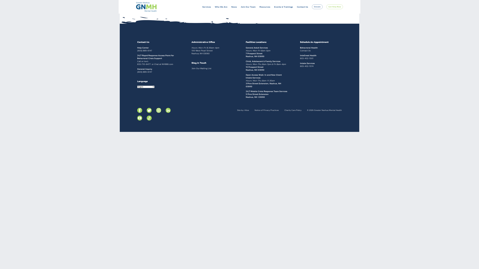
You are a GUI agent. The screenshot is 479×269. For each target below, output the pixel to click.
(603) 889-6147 (144, 51)
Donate (317, 7)
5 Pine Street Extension (257, 94)
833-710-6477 (144, 64)
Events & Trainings (283, 7)
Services (206, 7)
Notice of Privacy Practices (267, 110)
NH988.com (167, 64)
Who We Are (221, 7)
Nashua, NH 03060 (255, 97)
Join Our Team (248, 7)
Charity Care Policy (292, 110)
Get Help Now (334, 7)
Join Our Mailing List (201, 68)
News (234, 7)
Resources (264, 7)
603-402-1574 (306, 66)
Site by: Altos (243, 110)
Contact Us (302, 7)
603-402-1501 (306, 58)
